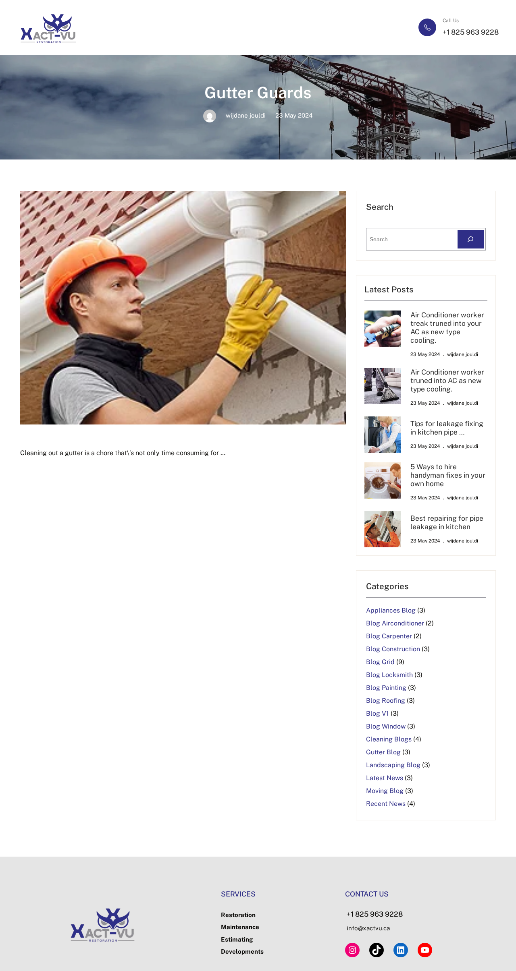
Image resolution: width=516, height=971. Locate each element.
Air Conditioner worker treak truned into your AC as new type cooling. (447, 327)
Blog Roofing (385, 700)
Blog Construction (393, 649)
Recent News (386, 803)
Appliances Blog (391, 610)
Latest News (384, 778)
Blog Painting (386, 688)
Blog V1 (377, 713)
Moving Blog (385, 791)
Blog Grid (380, 662)
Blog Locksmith (389, 675)
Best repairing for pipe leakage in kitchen (446, 522)
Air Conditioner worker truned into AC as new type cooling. (447, 380)
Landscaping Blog (393, 765)
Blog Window (386, 726)
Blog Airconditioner (395, 623)
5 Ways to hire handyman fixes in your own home (447, 475)
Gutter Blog (383, 752)
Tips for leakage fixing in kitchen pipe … (446, 427)
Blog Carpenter (389, 636)
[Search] (471, 239)
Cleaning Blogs (389, 739)
